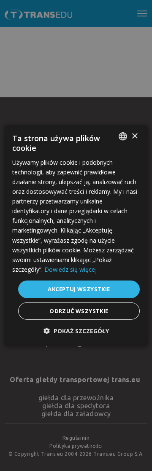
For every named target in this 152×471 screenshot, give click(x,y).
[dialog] (76, 235)
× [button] (134, 136)
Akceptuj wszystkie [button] (79, 289)
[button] (76, 330)
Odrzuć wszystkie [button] (78, 310)
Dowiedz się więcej (70, 269)
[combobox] (123, 136)
